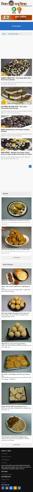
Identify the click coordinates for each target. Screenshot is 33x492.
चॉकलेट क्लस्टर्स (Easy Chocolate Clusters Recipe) (15, 130)
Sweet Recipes (8, 264)
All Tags (4, 462)
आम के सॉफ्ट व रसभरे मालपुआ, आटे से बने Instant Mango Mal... (16, 375)
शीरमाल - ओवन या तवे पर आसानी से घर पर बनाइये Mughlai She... (16, 287)
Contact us (5, 453)
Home (4, 34)
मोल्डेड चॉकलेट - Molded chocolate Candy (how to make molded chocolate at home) (16, 153)
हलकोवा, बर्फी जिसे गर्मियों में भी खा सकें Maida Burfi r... (15, 406)
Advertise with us (6, 456)
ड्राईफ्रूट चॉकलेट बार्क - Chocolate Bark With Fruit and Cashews (16, 79)
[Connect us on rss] (15, 488)
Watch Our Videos (7, 474)
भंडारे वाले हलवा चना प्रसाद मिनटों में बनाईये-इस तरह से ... (15, 437)
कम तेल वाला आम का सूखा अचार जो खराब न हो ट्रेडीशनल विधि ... (16, 249)
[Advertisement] (16, 48)
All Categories (6, 459)
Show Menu (17, 26)
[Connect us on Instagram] (19, 488)
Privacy (4, 482)
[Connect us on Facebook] (2, 488)
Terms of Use (5, 479)
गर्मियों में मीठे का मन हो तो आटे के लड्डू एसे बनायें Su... (14, 344)
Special (5, 193)
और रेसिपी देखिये (16, 257)
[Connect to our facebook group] (7, 488)
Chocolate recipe (13, 34)
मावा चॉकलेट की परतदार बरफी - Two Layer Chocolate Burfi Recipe (14, 107)
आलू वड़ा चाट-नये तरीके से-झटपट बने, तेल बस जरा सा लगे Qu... (16, 220)
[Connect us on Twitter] (11, 488)
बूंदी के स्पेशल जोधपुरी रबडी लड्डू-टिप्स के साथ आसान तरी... (16, 313)
